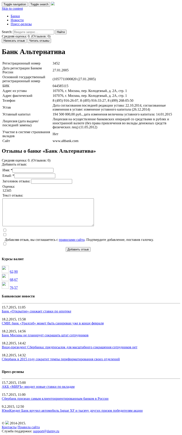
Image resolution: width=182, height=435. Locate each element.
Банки (15, 16)
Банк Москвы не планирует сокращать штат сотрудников (45, 335)
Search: (7, 32)
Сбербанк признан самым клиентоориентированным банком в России (55, 398)
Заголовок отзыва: (16, 181)
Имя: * (7, 170)
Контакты (9, 427)
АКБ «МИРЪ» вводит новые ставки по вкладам (38, 386)
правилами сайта (72, 240)
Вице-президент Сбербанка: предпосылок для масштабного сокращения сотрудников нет (69, 347)
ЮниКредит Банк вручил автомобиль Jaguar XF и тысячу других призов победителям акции (72, 410)
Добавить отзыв (78, 249)
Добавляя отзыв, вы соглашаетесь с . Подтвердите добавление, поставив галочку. (79, 240)
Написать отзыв (14, 40)
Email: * (8, 176)
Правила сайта (29, 427)
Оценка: (8, 186)
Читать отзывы (39, 40)
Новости (17, 20)
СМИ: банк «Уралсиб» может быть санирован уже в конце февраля (53, 323)
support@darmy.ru (46, 431)
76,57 (14, 287)
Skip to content (12, 8)
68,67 (14, 279)
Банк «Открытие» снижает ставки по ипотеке (36, 311)
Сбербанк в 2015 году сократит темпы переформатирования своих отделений (61, 359)
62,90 (14, 271)
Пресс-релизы (21, 24)
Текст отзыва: (12, 195)
